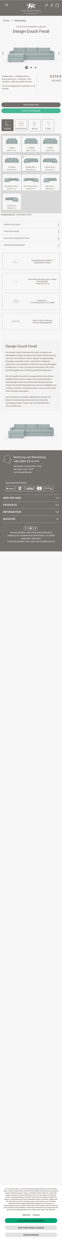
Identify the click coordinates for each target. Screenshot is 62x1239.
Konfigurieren (31, 1234)
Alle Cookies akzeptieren (31, 1220)
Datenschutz (26, 1215)
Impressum (36, 1215)
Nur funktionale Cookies (31, 1227)
